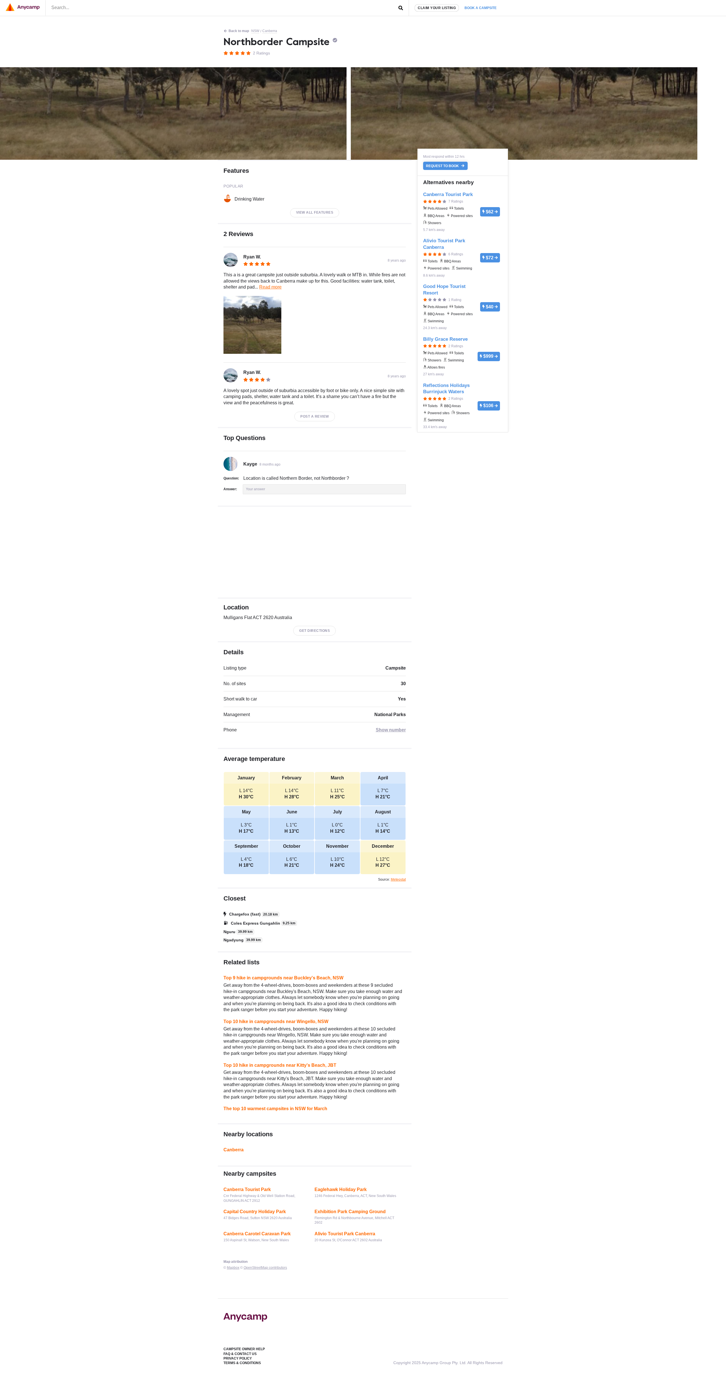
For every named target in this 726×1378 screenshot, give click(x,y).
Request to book (443, 166)
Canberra (269, 31)
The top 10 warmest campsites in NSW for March (275, 1108)
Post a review (314, 416)
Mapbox (233, 1268)
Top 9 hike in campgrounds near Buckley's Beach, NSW (283, 977)
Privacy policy (237, 1358)
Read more (270, 287)
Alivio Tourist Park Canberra (345, 1233)
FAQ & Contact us (240, 1354)
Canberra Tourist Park (247, 1189)
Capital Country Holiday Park (254, 1211)
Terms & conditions (242, 1363)
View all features (315, 212)
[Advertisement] (314, 552)
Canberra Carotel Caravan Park (257, 1233)
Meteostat (398, 880)
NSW (255, 31)
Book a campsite (481, 8)
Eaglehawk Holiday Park (341, 1189)
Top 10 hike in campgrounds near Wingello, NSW (275, 1021)
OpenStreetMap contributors (265, 1268)
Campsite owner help (244, 1349)
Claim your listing (437, 8)
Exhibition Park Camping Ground (350, 1211)
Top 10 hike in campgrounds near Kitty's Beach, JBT (279, 1065)
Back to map (239, 31)
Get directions (314, 631)
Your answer (255, 489)
